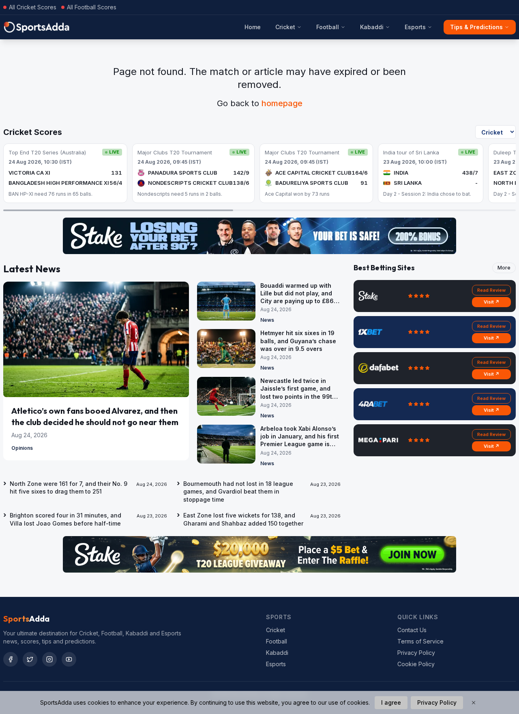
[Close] (473, 702)
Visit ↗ (492, 302)
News (267, 320)
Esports (415, 27)
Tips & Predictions (476, 27)
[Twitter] (30, 659)
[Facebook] (10, 659)
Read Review (491, 290)
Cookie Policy (416, 664)
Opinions (22, 448)
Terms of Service (420, 641)
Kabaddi (372, 27)
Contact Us (412, 629)
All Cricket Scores (32, 7)
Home (252, 27)
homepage (282, 103)
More (504, 268)
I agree (391, 702)
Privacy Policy (416, 652)
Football (327, 27)
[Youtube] (69, 659)
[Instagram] (49, 659)
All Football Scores (91, 7)
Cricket (285, 27)
